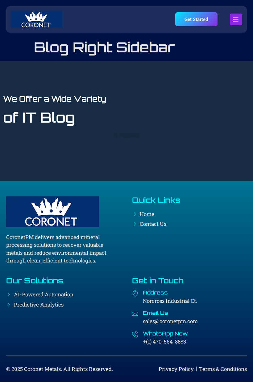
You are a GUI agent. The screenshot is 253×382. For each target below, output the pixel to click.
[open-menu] (236, 19)
